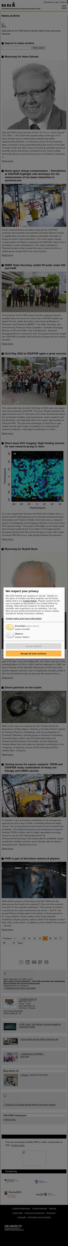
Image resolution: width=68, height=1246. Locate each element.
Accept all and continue (33, 653)
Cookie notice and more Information (24, 618)
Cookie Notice (30, 601)
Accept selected (33, 646)
